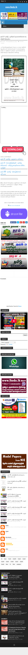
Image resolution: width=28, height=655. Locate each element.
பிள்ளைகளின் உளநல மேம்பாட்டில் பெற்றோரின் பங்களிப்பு (16, 636)
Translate (10, 344)
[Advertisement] (14, 434)
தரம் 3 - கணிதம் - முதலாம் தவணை (10, 237)
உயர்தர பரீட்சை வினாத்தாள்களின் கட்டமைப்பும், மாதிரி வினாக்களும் (16, 621)
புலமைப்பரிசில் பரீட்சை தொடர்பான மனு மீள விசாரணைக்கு (16, 605)
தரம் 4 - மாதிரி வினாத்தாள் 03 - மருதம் (17, 507)
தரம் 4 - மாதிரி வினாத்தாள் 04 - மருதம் (17, 501)
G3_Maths (4, 235)
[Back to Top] (14, 645)
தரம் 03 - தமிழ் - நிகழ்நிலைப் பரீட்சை (11, 172)
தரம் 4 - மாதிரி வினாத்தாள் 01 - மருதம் (17, 519)
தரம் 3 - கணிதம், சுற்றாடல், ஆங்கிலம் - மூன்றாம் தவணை (14, 252)
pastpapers (19, 564)
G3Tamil (21, 41)
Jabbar (7, 549)
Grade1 (9, 558)
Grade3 (2, 43)
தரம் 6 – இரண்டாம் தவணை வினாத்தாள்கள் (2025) (14, 495)
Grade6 (12, 561)
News (7, 564)
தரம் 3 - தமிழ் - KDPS (6, 267)
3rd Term (4, 249)
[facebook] (18, 1)
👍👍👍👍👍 (9, 543)
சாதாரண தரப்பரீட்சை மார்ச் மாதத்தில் (17, 598)
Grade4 (2, 561)
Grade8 (21, 561)
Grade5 (7, 561)
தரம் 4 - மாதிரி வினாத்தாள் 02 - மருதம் (17, 513)
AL (1, 558)
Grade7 (16, 561)
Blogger (19, 306)
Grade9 (2, 564)
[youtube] (26, 1)
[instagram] (20, 1)
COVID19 (4, 264)
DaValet (7, 525)
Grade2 (19, 558)
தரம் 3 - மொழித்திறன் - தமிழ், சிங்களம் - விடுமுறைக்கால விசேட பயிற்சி (13, 165)
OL (10, 564)
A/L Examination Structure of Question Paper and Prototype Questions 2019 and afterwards (17, 629)
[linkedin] (22, 1)
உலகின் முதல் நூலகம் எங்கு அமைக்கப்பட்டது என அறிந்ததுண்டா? (17, 612)
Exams (5, 558)
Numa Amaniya (8, 537)
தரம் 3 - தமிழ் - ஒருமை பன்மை (12, 159)
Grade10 (14, 558)
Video (14, 564)
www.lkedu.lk (11, 7)
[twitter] (24, 1)
